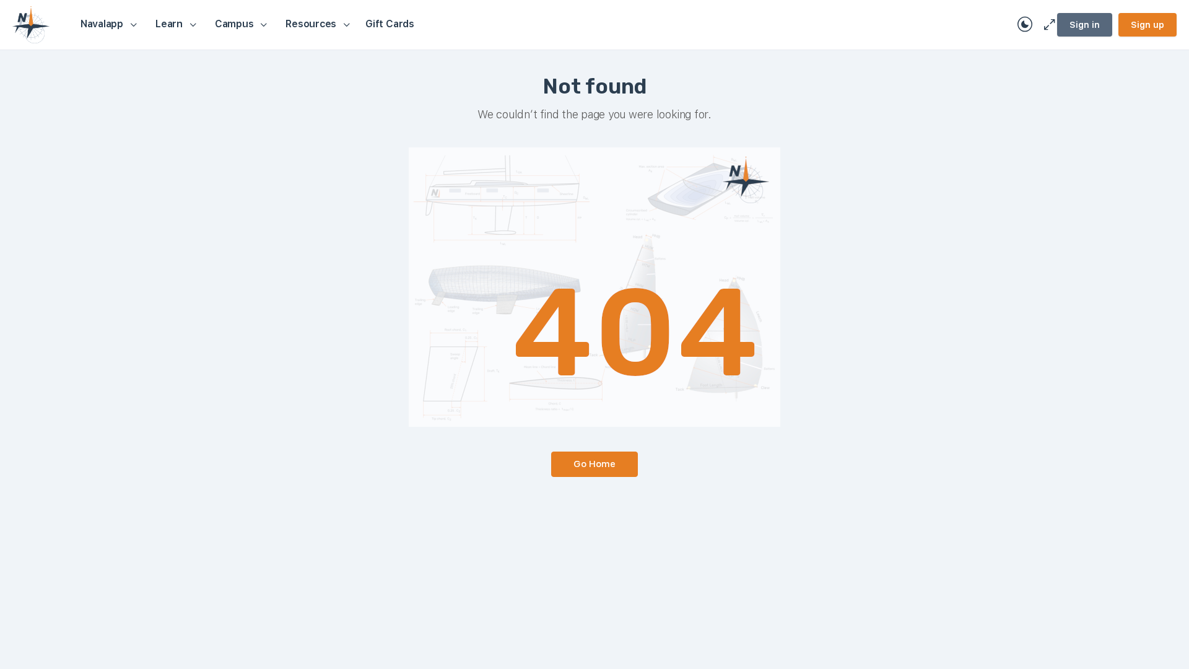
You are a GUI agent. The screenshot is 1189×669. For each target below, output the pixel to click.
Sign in (1084, 25)
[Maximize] (1047, 24)
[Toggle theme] (1025, 24)
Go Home (594, 464)
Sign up (1147, 25)
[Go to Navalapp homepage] (31, 23)
